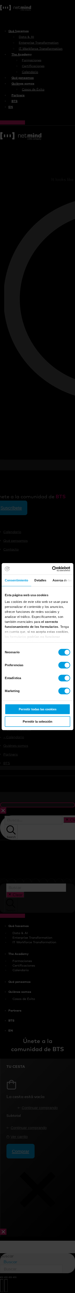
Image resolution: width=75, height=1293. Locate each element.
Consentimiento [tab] (16, 580)
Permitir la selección (37, 721)
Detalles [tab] (40, 580)
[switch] (64, 665)
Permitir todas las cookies (37, 709)
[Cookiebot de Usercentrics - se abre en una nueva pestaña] (53, 569)
